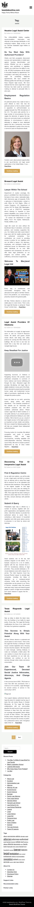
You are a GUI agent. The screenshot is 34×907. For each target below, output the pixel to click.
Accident (10, 781)
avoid (5, 842)
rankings (14, 856)
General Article (12, 801)
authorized (24, 839)
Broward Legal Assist (13, 181)
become (13, 842)
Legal (9, 812)
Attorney (10, 785)
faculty (25, 844)
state (14, 862)
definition (26, 842)
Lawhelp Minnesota (13, 767)
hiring (25, 846)
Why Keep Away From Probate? (17, 769)
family (5, 846)
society (11, 862)
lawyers (24, 849)
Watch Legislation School (15, 764)
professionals (7, 856)
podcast (23, 854)
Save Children (11, 822)
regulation (8, 859)
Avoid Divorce (11, 790)
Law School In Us (12, 805)
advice (18, 836)
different (6, 844)
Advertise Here (12, 872)
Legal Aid (10, 816)
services (6, 862)
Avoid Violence (12, 792)
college (18, 842)
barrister (9, 842)
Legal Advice (11, 814)
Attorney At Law (12, 787)
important (11, 850)
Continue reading (12, 171)
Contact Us (10, 870)
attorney (8, 839)
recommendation (20, 856)
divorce (10, 844)
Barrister (10, 794)
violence (21, 862)
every (21, 844)
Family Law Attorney (13, 796)
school (15, 859)
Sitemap (10, 876)
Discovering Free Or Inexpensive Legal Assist (17, 463)
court (22, 842)
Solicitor (9, 825)
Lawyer (9, 809)
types (17, 862)
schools (19, 859)
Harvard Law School (13, 803)
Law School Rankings (14, 807)
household (6, 850)
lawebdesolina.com (11, 9)
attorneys (16, 839)
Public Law (10, 820)
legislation (14, 853)
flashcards (10, 846)
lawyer (17, 849)
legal (6, 853)
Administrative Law (13, 783)
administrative (12, 836)
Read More (7, 166)
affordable (22, 836)
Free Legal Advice (13, 798)
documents (17, 844)
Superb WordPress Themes (17, 904)
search (23, 859)
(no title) (9, 771)
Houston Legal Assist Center (16, 30)
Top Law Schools (12, 827)
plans (20, 854)
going (17, 846)
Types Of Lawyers (13, 829)
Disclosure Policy (12, 874)
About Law (10, 779)
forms (14, 846)
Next (19, 737)
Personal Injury (12, 818)
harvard (21, 846)
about (5, 836)
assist (26, 836)
